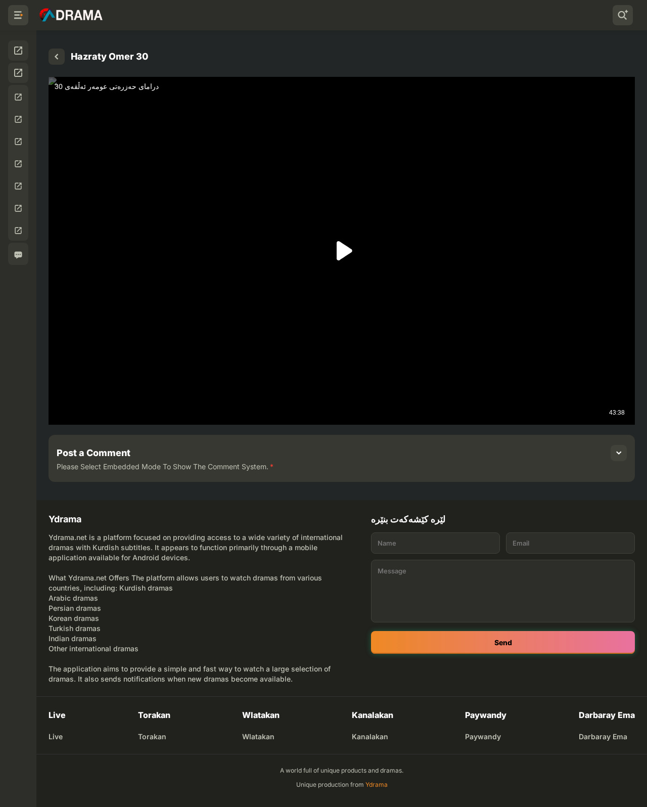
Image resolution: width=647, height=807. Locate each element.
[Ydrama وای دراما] (70, 15)
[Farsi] (18, 141)
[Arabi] (18, 186)
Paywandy (483, 736)
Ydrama (376, 784)
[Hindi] (18, 208)
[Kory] (18, 119)
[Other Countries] (18, 230)
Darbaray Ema (603, 736)
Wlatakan (258, 736)
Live (56, 736)
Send (503, 642)
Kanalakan (370, 736)
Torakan (152, 736)
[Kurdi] (18, 97)
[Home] (57, 57)
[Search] (623, 15)
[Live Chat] (18, 255)
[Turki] (18, 164)
